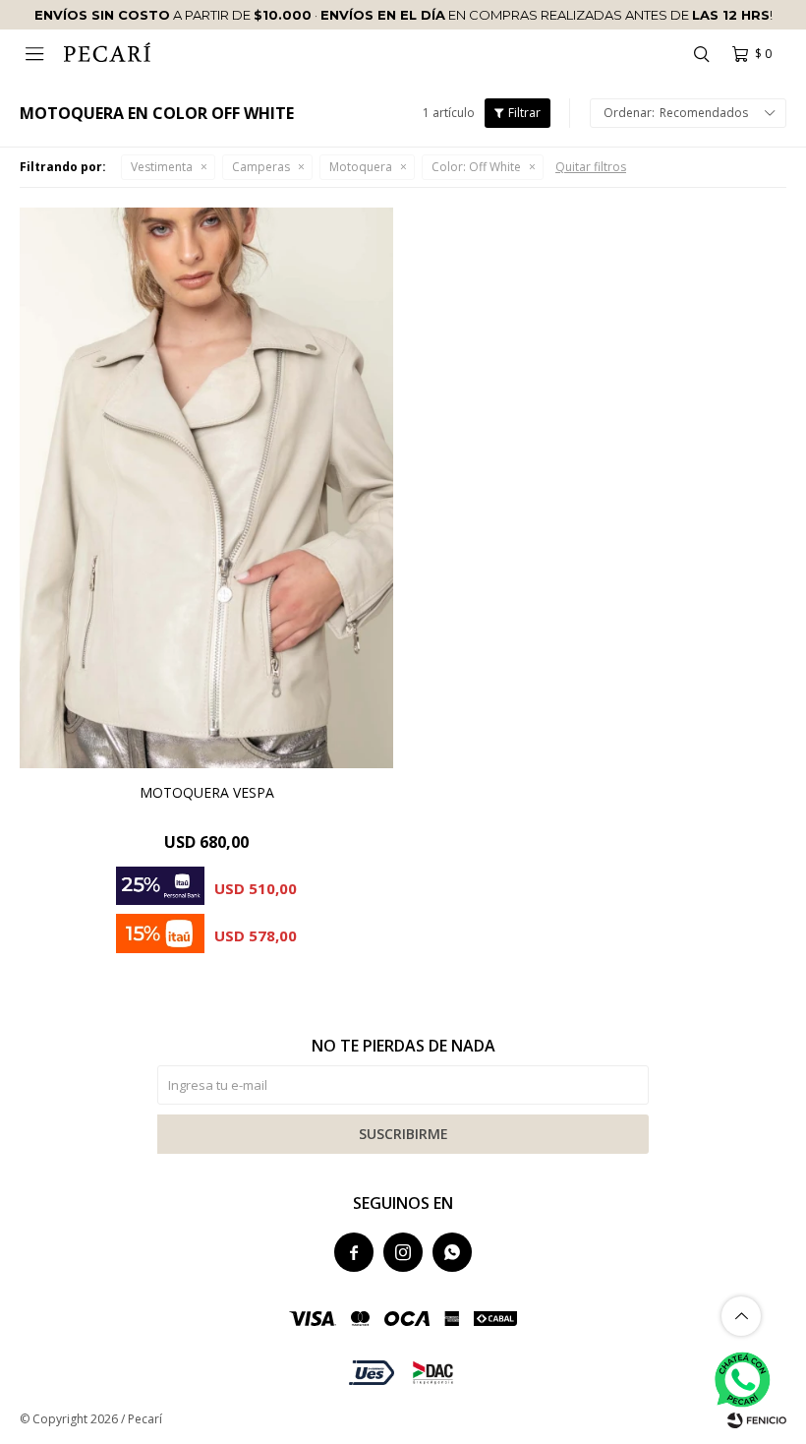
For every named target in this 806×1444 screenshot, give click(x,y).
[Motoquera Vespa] (206, 488)
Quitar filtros (590, 166)
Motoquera (360, 166)
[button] (700, 54)
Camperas (261, 166)
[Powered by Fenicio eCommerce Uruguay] (756, 1419)
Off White (476, 166)
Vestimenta (162, 166)
